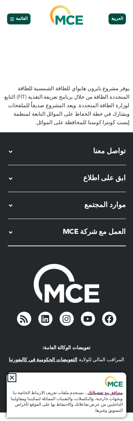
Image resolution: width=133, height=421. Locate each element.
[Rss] (24, 319)
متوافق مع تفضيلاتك (105, 393)
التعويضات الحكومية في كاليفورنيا (43, 359)
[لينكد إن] (45, 319)
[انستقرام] (67, 319)
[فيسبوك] (109, 319)
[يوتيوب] (88, 319)
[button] (12, 378)
